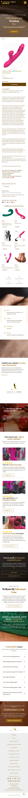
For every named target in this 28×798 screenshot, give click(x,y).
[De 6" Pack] (20, 257)
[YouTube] (15, 778)
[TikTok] (17, 778)
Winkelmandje (19, 283)
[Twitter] (10, 778)
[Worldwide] (19, 778)
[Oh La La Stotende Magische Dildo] (20, 235)
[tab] (14, 656)
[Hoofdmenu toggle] (25, 2)
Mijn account (9, 278)
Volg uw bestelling (19, 278)
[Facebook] (8, 778)
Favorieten (8, 283)
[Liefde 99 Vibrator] (20, 213)
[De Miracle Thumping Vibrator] (7, 257)
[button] (6, 186)
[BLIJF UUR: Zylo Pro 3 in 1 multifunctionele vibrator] (7, 213)
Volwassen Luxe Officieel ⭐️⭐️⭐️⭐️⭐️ (8, 2)
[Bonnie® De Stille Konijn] (7, 235)
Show (1, 1)
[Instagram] (12, 778)
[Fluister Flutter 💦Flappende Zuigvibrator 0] (14, 55)
